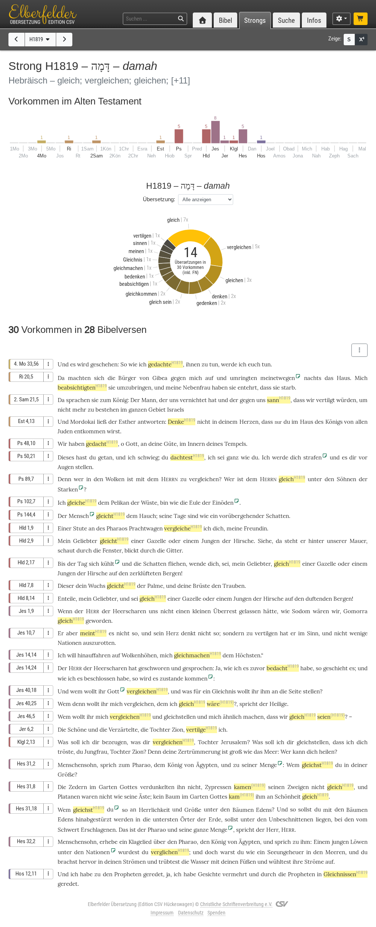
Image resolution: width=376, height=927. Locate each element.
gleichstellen (180, 716)
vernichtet (193, 400)
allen (361, 421)
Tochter (160, 729)
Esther (127, 421)
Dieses (66, 457)
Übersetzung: (159, 199)
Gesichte (209, 874)
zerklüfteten (145, 573)
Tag (82, 563)
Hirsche (244, 540)
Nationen (70, 642)
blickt (131, 550)
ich (177, 874)
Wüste (149, 502)
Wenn (65, 611)
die (283, 691)
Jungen (211, 540)
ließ (101, 421)
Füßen (248, 861)
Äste (144, 796)
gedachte (165, 364)
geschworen (154, 668)
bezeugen (114, 742)
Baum (172, 796)
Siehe (265, 540)
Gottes (128, 787)
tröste (65, 751)
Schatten (277, 515)
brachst (67, 861)
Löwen (359, 841)
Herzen (248, 421)
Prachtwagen (146, 528)
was (187, 691)
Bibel (225, 20)
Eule (194, 502)
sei (220, 457)
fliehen (177, 563)
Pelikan (120, 502)
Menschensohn (77, 764)
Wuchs (96, 585)
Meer (271, 751)
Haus (343, 377)
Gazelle (156, 540)
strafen (312, 457)
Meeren (335, 852)
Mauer (358, 540)
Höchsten (247, 655)
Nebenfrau (196, 387)
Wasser (200, 861)
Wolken (114, 479)
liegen (323, 819)
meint (93, 633)
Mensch (79, 515)
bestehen (107, 409)
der (163, 400)
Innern (196, 443)
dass (267, 421)
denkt (188, 633)
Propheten (127, 874)
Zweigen (298, 787)
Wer (286, 751)
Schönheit (288, 796)
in (137, 819)
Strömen (134, 861)
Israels (175, 409)
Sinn (312, 633)
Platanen (69, 796)
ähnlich (232, 716)
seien (331, 716)
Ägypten (206, 764)
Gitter (174, 550)
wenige (359, 633)
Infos (314, 20)
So (123, 364)
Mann (148, 400)
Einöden (223, 502)
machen (253, 716)
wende (197, 563)
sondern (233, 633)
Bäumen (243, 809)
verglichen (170, 852)
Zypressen (218, 787)
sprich (108, 764)
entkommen (89, 431)
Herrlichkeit (154, 809)
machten (79, 377)
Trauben (234, 585)
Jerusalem (234, 742)
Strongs (255, 20)
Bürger (127, 377)
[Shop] (361, 19)
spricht (248, 703)
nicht (64, 409)
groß (235, 751)
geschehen (104, 364)
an (275, 691)
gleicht (110, 515)
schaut (66, 550)
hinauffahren (94, 655)
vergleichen (204, 479)
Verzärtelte (123, 729)
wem (76, 691)
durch (84, 550)
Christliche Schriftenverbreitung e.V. (236, 904)
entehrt (247, 387)
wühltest (280, 861)
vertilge (201, 729)
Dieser (66, 585)
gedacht (102, 443)
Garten (108, 787)
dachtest (187, 457)
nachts (312, 377)
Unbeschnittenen (291, 819)
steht (291, 540)
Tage (180, 515)
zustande (171, 678)
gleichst (317, 764)
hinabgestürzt (94, 819)
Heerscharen (129, 611)
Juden (65, 431)
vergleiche (183, 528)
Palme (155, 585)
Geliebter (85, 540)
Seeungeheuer (285, 852)
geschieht (335, 668)
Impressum (162, 913)
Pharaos (116, 528)
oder (175, 540)
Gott (132, 443)
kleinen (201, 611)
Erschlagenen (98, 829)
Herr (272, 829)
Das (123, 829)
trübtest (169, 861)
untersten (165, 819)
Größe (66, 774)
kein (158, 796)
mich (195, 377)
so (135, 633)
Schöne (77, 729)
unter (248, 819)
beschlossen (99, 678)
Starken (68, 489)
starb (288, 387)
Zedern (78, 787)
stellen (83, 467)
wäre (220, 703)
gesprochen (197, 668)
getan (105, 457)
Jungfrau (95, 751)
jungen (340, 841)
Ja (218, 668)
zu (236, 764)
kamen (249, 787)
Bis (61, 563)
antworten (151, 421)
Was (63, 742)
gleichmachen (197, 655)
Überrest (225, 611)
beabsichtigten (82, 387)
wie (133, 364)
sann (278, 400)
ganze (201, 829)
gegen (178, 377)
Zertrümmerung (199, 751)
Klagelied (140, 841)
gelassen (250, 611)
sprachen (78, 400)
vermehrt (235, 874)
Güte (170, 443)
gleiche (82, 502)
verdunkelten (157, 787)
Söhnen (346, 479)
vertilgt (325, 400)
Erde (215, 819)
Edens (264, 809)
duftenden (319, 598)
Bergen (172, 573)
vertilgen (266, 633)
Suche (286, 20)
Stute (80, 528)
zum (105, 400)
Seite (295, 691)
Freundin (255, 528)
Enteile (67, 598)
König (120, 400)
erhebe (109, 841)
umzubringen (134, 387)
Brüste (201, 585)
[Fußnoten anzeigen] (361, 39)
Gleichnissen (345, 874)
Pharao (141, 764)
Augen (66, 467)
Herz (172, 633)
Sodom (301, 611)
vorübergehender (241, 515)
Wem (64, 703)
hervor (88, 861)
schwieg (148, 457)
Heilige (278, 703)
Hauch (147, 515)
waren (90, 796)
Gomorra (355, 611)
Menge (268, 764)
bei (338, 819)
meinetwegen (277, 377)
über (159, 841)
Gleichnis (224, 691)
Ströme (314, 861)
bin (164, 502)
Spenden (216, 913)
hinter (316, 540)
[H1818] (16, 39)
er (303, 540)
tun (213, 364)
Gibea (159, 377)
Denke (181, 421)
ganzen (138, 409)
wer (79, 479)
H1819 (36, 39)
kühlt (107, 563)
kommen (196, 678)
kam (241, 796)
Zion (177, 729)
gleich (292, 479)
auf (209, 377)
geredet (153, 874)
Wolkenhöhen (139, 655)
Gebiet (157, 409)
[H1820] (64, 39)
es (155, 678)
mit (327, 809)
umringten (243, 377)
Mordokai (82, 421)
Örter (187, 819)
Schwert (68, 829)
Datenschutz (190, 913)
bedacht (283, 668)
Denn (64, 479)
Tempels (235, 443)
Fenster (112, 550)
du (255, 457)
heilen (327, 751)
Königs (334, 421)
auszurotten (99, 642)
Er (61, 633)
